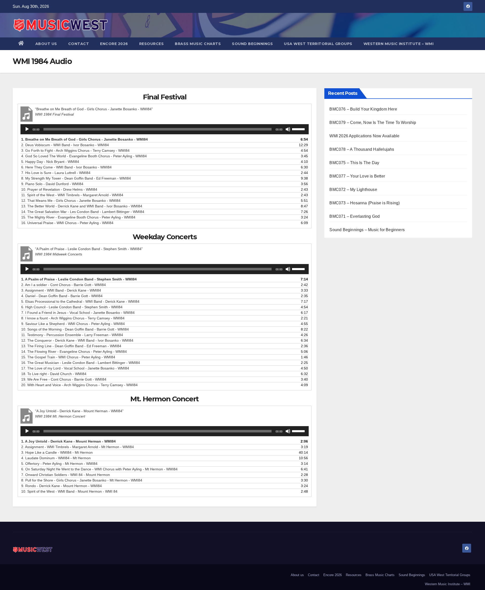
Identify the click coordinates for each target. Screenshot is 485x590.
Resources (151, 43)
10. (59, 189)
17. (75, 368)
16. (67, 223)
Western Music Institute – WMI (398, 43)
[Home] (21, 43)
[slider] (299, 128)
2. (65, 145)
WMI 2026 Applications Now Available (364, 136)
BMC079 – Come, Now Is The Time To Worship (372, 122)
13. (81, 206)
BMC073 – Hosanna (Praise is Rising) (364, 203)
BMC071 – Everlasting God (354, 216)
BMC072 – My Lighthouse (353, 189)
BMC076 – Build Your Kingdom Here (363, 109)
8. (76, 178)
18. (53, 374)
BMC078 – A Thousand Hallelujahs (361, 149)
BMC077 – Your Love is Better (357, 176)
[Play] (27, 129)
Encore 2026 (114, 43)
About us (46, 43)
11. (72, 195)
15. (78, 217)
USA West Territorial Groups (318, 43)
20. (79, 385)
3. (75, 150)
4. (84, 156)
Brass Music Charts (198, 43)
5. (50, 162)
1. (84, 139)
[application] (164, 129)
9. (52, 184)
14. (82, 212)
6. (66, 167)
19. (63, 379)
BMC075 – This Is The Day (354, 163)
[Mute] (287, 129)
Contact (78, 43)
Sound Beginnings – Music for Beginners (367, 230)
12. (70, 201)
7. (55, 173)
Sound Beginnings (252, 43)
